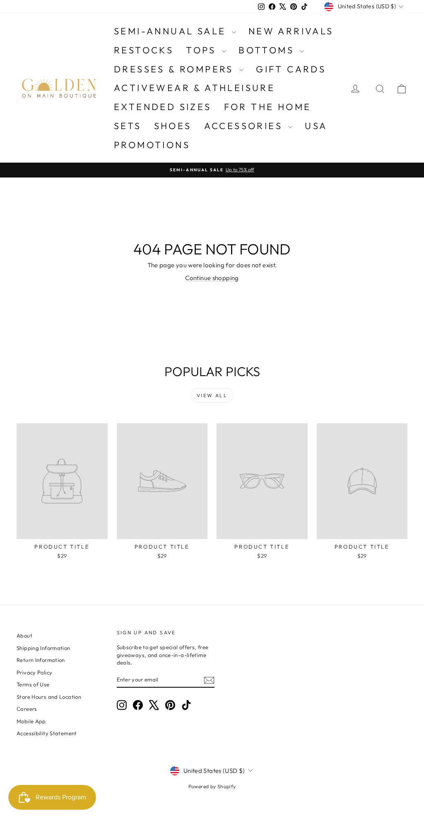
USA (316, 126)
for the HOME (267, 107)
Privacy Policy (34, 672)
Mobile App (31, 721)
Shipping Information (43, 648)
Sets (128, 126)
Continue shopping (211, 278)
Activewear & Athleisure (194, 88)
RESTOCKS (143, 50)
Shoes (173, 126)
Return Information (41, 660)
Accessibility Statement (47, 733)
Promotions (152, 145)
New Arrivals (291, 31)
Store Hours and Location (49, 696)
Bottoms (268, 50)
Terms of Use (33, 684)
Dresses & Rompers (175, 69)
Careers (27, 708)
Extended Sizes (163, 107)
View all (212, 395)
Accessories (245, 126)
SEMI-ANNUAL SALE (172, 31)
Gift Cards (291, 69)
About (24, 635)
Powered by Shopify (212, 786)
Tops (203, 50)
